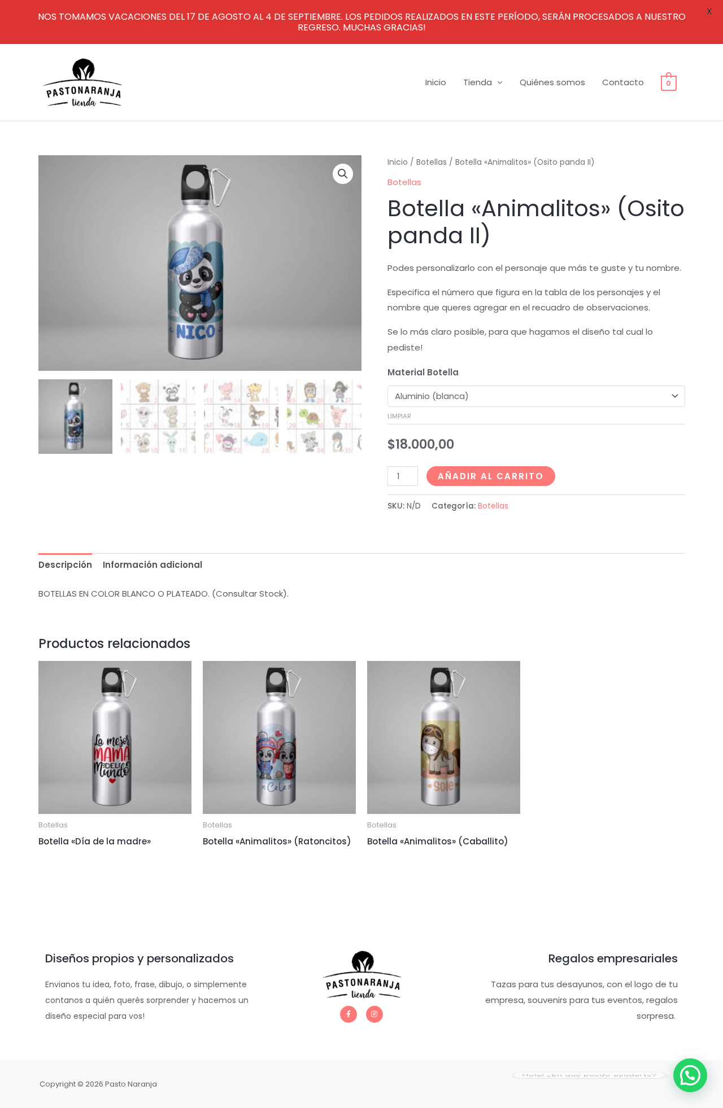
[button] (343, 174)
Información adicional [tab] (152, 565)
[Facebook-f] (348, 1014)
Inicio (435, 82)
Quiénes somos (552, 82)
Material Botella (423, 372)
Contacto (623, 82)
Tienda (477, 82)
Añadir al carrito (491, 476)
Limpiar (399, 416)
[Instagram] (374, 1014)
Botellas (431, 162)
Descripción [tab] (65, 565)
